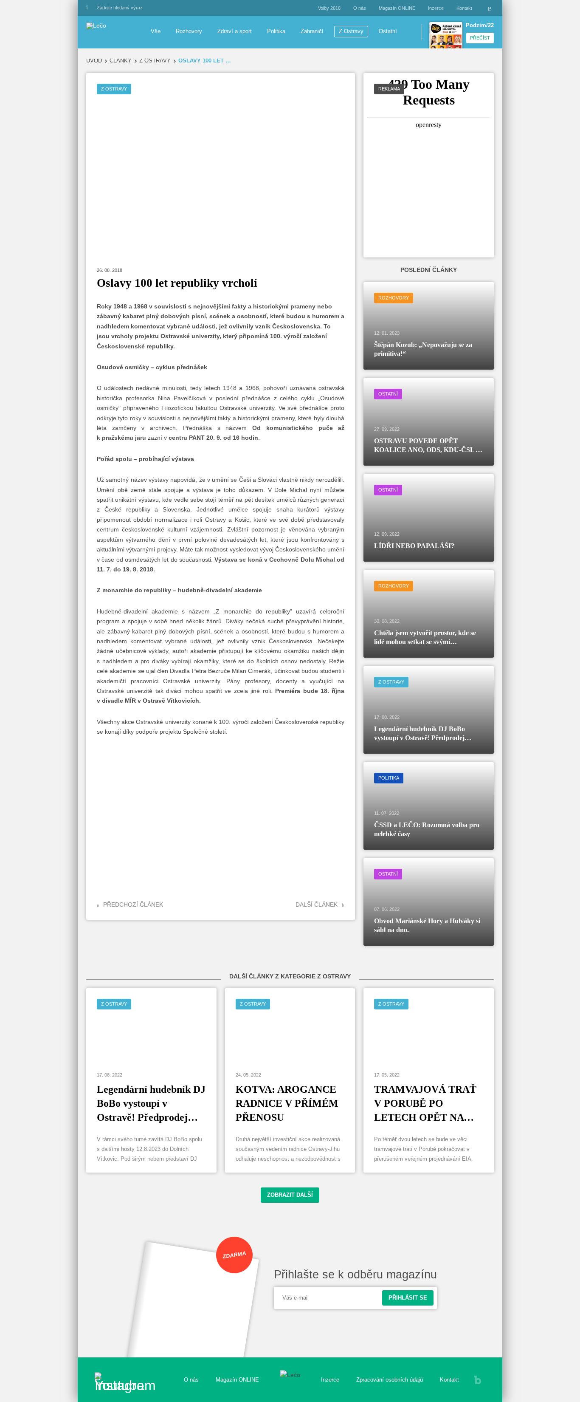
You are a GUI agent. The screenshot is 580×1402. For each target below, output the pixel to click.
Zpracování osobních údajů (389, 1380)
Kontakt (464, 8)
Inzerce (436, 8)
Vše (155, 31)
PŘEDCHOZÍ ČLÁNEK (133, 904)
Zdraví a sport (234, 31)
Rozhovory (189, 31)
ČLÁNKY (121, 61)
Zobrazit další (290, 1195)
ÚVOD (94, 61)
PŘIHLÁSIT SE (408, 1298)
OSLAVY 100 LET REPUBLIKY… (204, 61)
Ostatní (388, 31)
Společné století (204, 731)
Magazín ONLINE (397, 8)
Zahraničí (312, 31)
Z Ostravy (351, 31)
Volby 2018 (329, 8)
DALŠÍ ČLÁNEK (317, 904)
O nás (359, 8)
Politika (276, 31)
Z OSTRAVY (155, 61)
